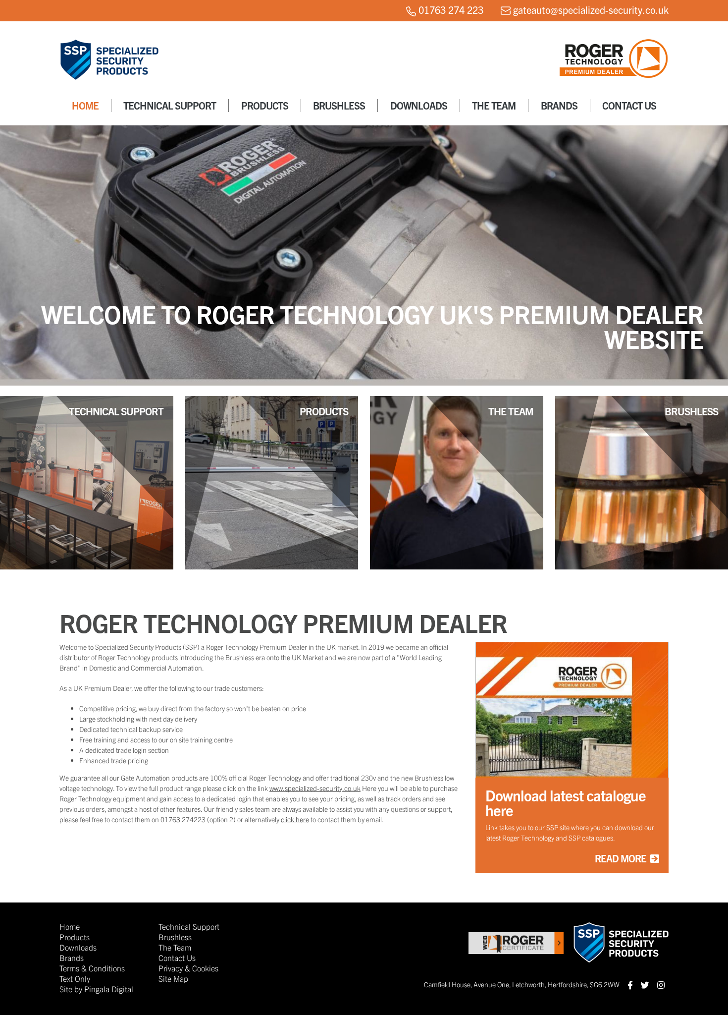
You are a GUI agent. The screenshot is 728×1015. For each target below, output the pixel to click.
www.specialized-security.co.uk (315, 788)
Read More (620, 858)
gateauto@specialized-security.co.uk (591, 9)
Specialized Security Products (108, 66)
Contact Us (629, 105)
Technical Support (169, 105)
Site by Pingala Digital (96, 989)
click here (295, 819)
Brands (559, 105)
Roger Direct (614, 68)
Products (264, 105)
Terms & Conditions (92, 968)
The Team (494, 105)
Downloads (418, 105)
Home (85, 105)
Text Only (74, 978)
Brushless (339, 105)
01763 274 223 (450, 9)
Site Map (173, 978)
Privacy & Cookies (188, 968)
